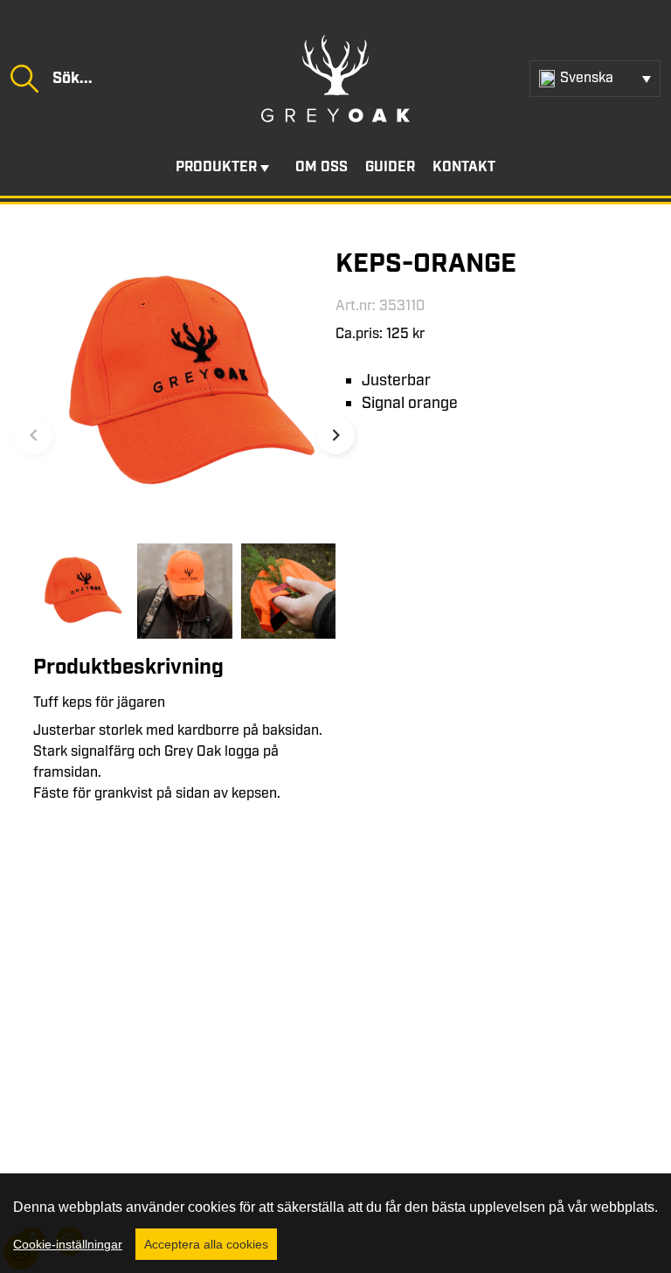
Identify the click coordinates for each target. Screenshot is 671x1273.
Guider (390, 167)
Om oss (321, 167)
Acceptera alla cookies (206, 1244)
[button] (335, 435)
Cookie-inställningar (67, 1244)
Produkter (216, 167)
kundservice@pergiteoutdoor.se (162, 1115)
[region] (335, 1223)
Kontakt (463, 167)
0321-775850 (115, 1094)
